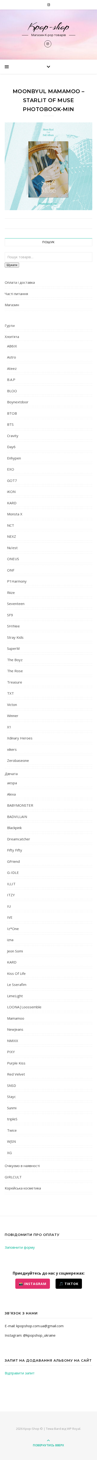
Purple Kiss (16, 1063)
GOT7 (12, 480)
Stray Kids (15, 637)
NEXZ (11, 536)
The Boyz (15, 659)
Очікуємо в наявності (22, 1165)
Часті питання (16, 293)
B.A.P (11, 379)
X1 (9, 727)
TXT (10, 693)
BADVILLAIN (17, 816)
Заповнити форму (20, 1247)
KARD (11, 503)
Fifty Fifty (14, 850)
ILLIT (11, 883)
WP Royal (73, 1429)
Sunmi (11, 1107)
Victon (12, 704)
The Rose (15, 670)
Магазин (12, 304)
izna (10, 939)
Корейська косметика (23, 1188)
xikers (12, 749)
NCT (10, 525)
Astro (11, 357)
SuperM (13, 648)
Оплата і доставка (20, 282)
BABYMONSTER (20, 805)
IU (9, 906)
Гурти (10, 325)
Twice (12, 1130)
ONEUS (13, 558)
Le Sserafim (16, 984)
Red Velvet (16, 1074)
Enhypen (14, 458)
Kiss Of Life (16, 973)
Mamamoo (15, 1018)
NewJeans (15, 1029)
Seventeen (15, 603)
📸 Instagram (32, 1283)
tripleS (12, 1119)
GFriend (13, 861)
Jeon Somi (15, 951)
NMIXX (12, 1040)
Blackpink (14, 827)
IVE (9, 917)
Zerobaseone (18, 760)
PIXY (11, 1051)
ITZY (11, 895)
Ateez (12, 368)
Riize (11, 592)
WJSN (11, 1141)
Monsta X (14, 514)
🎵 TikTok (68, 1283)
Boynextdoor (17, 402)
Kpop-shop (48, 26)
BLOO (12, 390)
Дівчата (11, 773)
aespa (12, 782)
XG (9, 1152)
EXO (10, 469)
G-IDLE (13, 872)
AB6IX (12, 346)
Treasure (14, 682)
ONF (10, 570)
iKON (11, 491)
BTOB (12, 413)
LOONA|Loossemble (24, 1007)
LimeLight (15, 995)
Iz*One (13, 928)
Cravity (12, 435)
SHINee (13, 626)
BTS (10, 424)
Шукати (12, 265)
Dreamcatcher (18, 839)
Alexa (11, 794)
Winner (12, 715)
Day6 (11, 446)
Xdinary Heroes (19, 738)
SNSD (11, 1085)
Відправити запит (20, 1373)
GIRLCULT (13, 1177)
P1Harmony (17, 581)
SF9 (10, 615)
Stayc (11, 1096)
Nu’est (12, 547)
